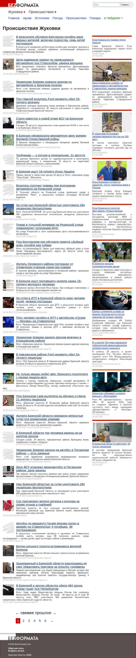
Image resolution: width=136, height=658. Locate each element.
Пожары (95, 18)
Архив (27, 18)
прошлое (43, 612)
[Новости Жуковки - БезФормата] (20, 4)
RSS (29, 655)
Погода (58, 18)
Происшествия (76, 18)
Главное (14, 18)
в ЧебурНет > (113, 18)
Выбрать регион (16, 651)
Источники (42, 18)
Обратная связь (16, 648)
